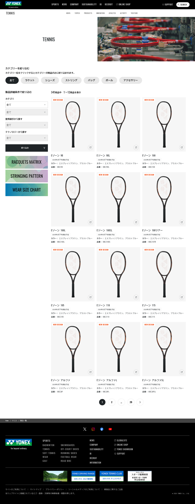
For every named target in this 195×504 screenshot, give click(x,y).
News (92, 440)
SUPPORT (121, 453)
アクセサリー (131, 80)
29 (131, 402)
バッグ (91, 80)
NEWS (68, 13)
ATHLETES (112, 13)
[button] (55, 4)
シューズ (50, 80)
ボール (109, 80)
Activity (123, 13)
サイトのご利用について (15, 489)
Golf (45, 460)
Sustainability (96, 449)
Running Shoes (69, 453)
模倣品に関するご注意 (113, 489)
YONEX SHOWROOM (125, 449)
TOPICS (77, 13)
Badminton (48, 445)
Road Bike (66, 460)
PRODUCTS (88, 13)
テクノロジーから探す (16, 132)
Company (94, 444)
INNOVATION (100, 13)
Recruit (93, 458)
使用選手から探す (13, 119)
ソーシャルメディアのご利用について (84, 489)
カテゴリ (9, 99)
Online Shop (122, 444)
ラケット (30, 80)
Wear (45, 457)
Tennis (46, 449)
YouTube (134, 13)
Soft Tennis (49, 453)
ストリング (71, 80)
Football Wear (69, 457)
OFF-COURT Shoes (70, 449)
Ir (90, 453)
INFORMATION (95, 462)
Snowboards (68, 445)
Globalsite (122, 440)
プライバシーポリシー (55, 489)
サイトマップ (35, 489)
